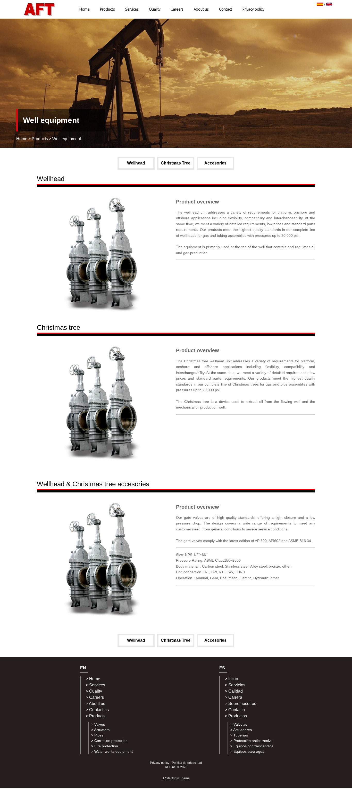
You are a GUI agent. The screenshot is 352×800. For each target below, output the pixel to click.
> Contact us (97, 710)
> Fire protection (104, 746)
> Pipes (97, 735)
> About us (95, 703)
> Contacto (235, 710)
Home (84, 9)
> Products (95, 716)
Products (107, 9)
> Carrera (233, 697)
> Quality (94, 691)
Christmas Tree (175, 163)
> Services (95, 685)
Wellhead (136, 163)
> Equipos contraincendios (251, 746)
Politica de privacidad (187, 762)
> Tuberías (239, 735)
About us (201, 9)
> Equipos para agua (247, 751)
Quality (154, 9)
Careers (177, 9)
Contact (225, 9)
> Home (93, 679)
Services (132, 9)
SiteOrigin (172, 778)
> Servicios (235, 685)
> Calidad (234, 691)
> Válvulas (238, 724)
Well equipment (66, 139)
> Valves (98, 724)
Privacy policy (253, 9)
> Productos (236, 716)
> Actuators (100, 730)
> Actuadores (241, 730)
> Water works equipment (112, 751)
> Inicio (231, 679)
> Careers (95, 697)
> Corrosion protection (109, 741)
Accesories (215, 163)
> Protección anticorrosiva (251, 741)
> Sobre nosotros (240, 703)
